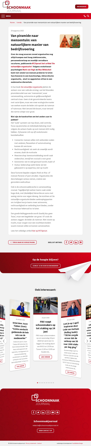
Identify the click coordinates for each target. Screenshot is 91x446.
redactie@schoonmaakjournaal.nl (45, 425)
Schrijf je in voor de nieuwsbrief (45, 266)
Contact (39, 443)
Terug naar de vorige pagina (23, 242)
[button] (3, 15)
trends (19, 22)
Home (12, 22)
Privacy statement (31, 443)
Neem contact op (45, 431)
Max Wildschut (44, 69)
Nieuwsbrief (81, 7)
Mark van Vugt (29, 69)
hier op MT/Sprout (39, 230)
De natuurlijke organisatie (31, 87)
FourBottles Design (70, 443)
